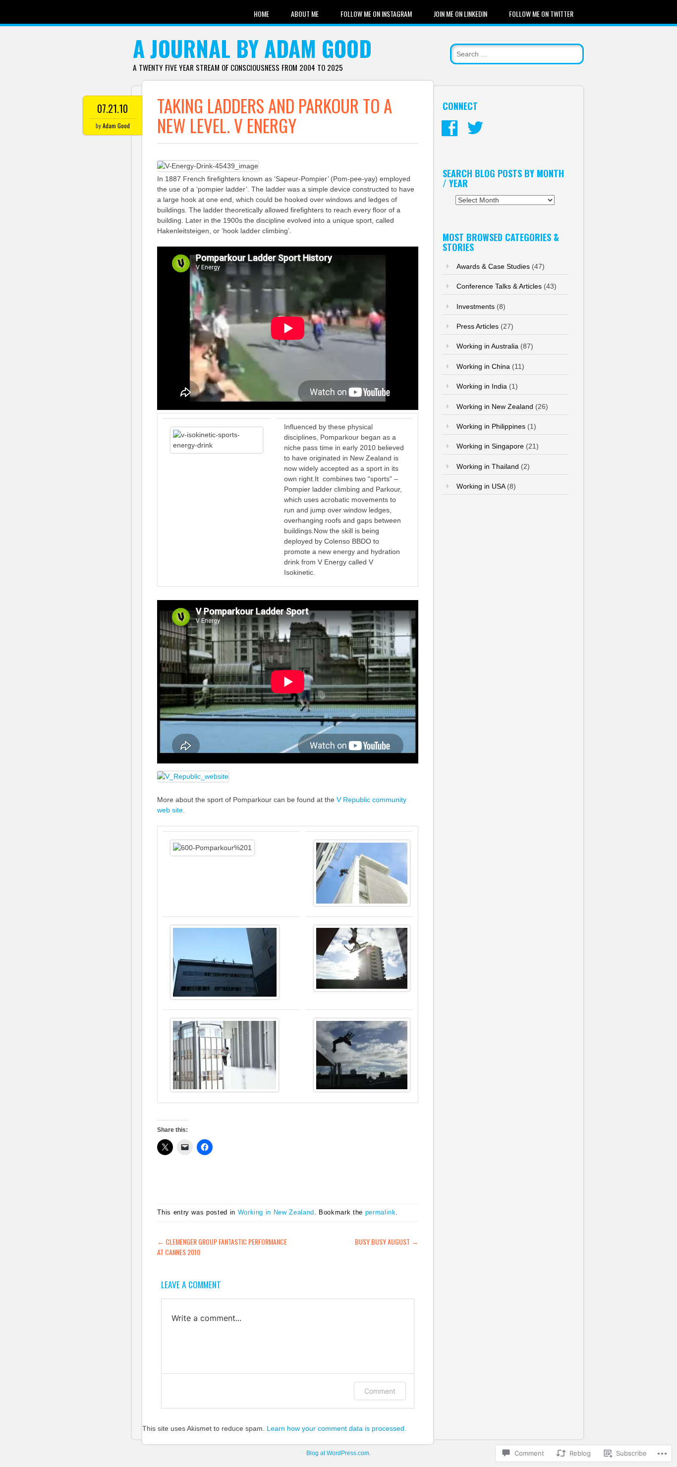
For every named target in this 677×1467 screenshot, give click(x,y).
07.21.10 (112, 108)
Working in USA (480, 486)
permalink (380, 1212)
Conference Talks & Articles (499, 286)
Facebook (449, 128)
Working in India (481, 386)
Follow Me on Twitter (541, 13)
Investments (475, 306)
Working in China (483, 366)
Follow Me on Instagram (376, 13)
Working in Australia (487, 346)
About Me (305, 13)
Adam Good (116, 125)
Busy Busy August (386, 1241)
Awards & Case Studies (493, 266)
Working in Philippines (490, 426)
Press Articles (477, 326)
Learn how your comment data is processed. (336, 1428)
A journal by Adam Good (252, 48)
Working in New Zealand (276, 1212)
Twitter (475, 128)
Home (261, 13)
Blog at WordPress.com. (338, 1453)
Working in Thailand (487, 466)
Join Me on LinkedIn (460, 13)
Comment (379, 1391)
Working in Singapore (490, 446)
